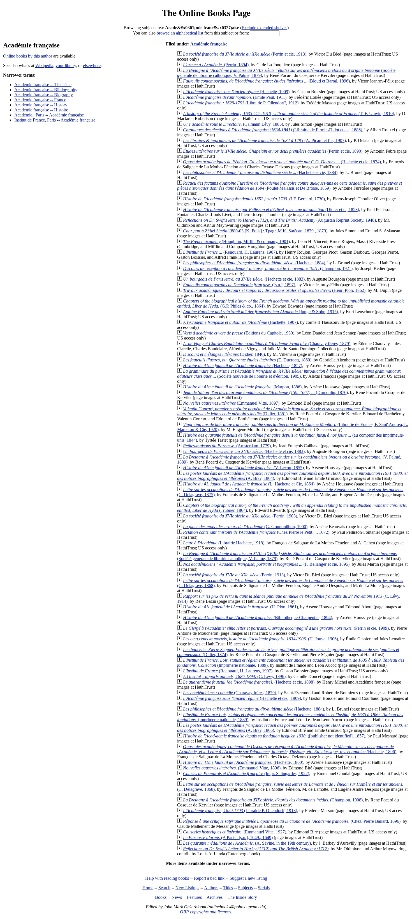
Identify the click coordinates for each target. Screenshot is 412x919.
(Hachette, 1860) (243, 762)
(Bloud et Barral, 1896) (266, 81)
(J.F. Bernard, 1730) (254, 198)
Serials (264, 887)
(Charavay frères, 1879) (266, 343)
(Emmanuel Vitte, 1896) (232, 768)
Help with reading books (167, 878)
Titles (228, 887)
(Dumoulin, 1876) (265, 392)
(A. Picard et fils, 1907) (264, 140)
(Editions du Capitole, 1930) (238, 333)
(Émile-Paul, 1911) (234, 97)
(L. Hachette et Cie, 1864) (248, 484)
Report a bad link (209, 878)
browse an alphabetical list (180, 33)
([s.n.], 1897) (239, 284)
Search (164, 887)
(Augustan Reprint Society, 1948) (279, 220)
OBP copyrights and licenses (205, 911)
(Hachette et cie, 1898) (248, 682)
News (177, 897)
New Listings (187, 887)
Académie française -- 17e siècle (42, 84)
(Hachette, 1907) (240, 322)
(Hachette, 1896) (286, 749)
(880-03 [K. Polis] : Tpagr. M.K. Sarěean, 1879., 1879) (255, 230)
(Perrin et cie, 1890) (272, 151)
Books (160, 897)
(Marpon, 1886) (242, 386)
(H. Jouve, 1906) (260, 638)
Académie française (208, 44)
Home (147, 887)
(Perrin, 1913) (234, 574)
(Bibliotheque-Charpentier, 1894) (257, 617)
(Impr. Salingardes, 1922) (246, 773)
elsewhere (92, 65)
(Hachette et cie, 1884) (260, 172)
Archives (215, 897)
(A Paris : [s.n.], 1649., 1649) (228, 837)
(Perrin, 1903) (240, 516)
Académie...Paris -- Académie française (49, 115)
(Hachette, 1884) (254, 262)
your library (65, 65)
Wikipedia (44, 65)
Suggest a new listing (248, 878)
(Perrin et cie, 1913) (244, 54)
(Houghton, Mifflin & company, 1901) (236, 241)
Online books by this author (27, 56)
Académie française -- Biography (43, 94)
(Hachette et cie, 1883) (244, 279)
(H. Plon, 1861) (240, 606)
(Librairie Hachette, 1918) (223, 542)
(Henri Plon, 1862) (274, 290)
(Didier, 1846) (224, 354)
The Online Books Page (206, 12)
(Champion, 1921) (268, 268)
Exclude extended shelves (264, 27)
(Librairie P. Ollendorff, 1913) (240, 810)
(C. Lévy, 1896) (234, 676)
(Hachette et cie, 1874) (282, 161)
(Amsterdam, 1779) (227, 445)
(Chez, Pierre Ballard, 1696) (292, 821)
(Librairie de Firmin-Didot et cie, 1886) (272, 129)
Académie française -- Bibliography (45, 89)
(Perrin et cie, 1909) (286, 628)
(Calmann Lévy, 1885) (233, 124)
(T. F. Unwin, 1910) (288, 113)
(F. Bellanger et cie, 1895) (266, 564)
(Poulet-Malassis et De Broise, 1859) (289, 186)
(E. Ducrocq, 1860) (247, 359)
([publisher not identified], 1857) (274, 736)
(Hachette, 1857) (242, 365)
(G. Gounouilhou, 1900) (245, 526)
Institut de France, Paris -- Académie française (54, 120)
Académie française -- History (40, 104)
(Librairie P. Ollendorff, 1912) (240, 102)
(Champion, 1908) (273, 799)
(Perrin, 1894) (216, 64)
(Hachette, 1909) (236, 91)
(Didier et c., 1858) (271, 209)
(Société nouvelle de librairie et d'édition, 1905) (289, 374)
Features (194, 897)
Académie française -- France (40, 99)
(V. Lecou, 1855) (243, 467)
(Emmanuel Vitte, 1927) (234, 831)
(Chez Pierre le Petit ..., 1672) (256, 532)
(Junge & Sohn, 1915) (260, 311)
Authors (211, 887)
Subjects (245, 887)
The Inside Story (242, 897)
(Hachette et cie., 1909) (242, 698)
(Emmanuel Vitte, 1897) (231, 403)
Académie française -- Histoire (41, 109)
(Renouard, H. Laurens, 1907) (230, 252)
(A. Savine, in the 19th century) (247, 843)
